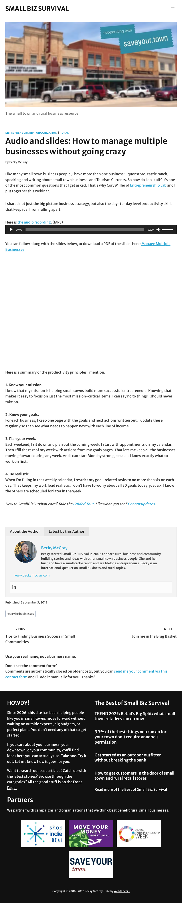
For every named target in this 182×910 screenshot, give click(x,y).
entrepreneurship (19, 132)
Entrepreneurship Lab (148, 185)
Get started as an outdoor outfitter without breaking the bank (128, 757)
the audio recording (34, 222)
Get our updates (141, 504)
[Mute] (158, 229)
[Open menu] (172, 8)
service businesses (20, 613)
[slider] (168, 229)
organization (46, 132)
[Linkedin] (14, 587)
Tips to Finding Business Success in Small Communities (40, 635)
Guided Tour (83, 504)
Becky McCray (18, 162)
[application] (91, 229)
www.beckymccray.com (32, 575)
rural (64, 132)
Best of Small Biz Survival (145, 789)
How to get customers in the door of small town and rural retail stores (134, 776)
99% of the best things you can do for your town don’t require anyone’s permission (130, 737)
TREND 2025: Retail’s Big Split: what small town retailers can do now (135, 716)
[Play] (11, 229)
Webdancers (122, 891)
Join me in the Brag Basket (154, 632)
